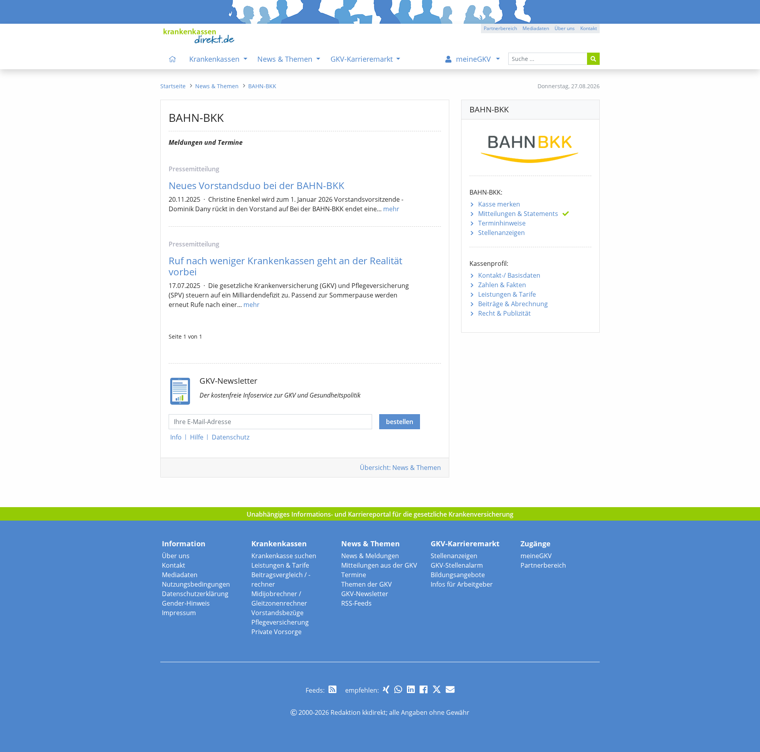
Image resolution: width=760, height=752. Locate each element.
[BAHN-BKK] (530, 146)
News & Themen (370, 543)
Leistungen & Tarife (507, 294)
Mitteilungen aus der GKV (379, 565)
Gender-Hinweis (186, 603)
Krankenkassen (279, 543)
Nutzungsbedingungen (196, 584)
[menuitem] (172, 59)
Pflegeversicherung (280, 622)
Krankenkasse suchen (283, 555)
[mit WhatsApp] (398, 689)
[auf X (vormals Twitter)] (436, 689)
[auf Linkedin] (411, 689)
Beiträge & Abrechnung (513, 303)
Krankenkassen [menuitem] (215, 59)
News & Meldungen (370, 555)
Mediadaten (180, 574)
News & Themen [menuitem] (285, 59)
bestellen (399, 421)
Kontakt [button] (588, 28)
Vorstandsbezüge (277, 612)
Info (176, 437)
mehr (391, 209)
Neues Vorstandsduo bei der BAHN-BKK (256, 185)
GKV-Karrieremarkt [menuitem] (363, 59)
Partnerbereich (543, 565)
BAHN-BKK (262, 86)
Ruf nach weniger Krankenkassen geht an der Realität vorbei (285, 266)
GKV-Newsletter (364, 593)
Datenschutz (230, 437)
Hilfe (196, 437)
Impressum (179, 612)
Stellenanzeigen (501, 232)
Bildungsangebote (458, 574)
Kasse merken (499, 204)
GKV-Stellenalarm (457, 565)
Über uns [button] (565, 28)
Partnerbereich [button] (500, 28)
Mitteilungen (518, 213)
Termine (353, 574)
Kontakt (173, 565)
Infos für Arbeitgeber (462, 584)
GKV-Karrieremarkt (465, 543)
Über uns (176, 555)
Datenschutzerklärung (195, 593)
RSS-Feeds (356, 603)
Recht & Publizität (504, 313)
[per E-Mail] (450, 689)
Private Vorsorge (276, 631)
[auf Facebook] (424, 689)
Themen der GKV (366, 584)
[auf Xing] (386, 689)
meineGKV (536, 555)
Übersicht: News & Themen (400, 467)
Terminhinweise (502, 223)
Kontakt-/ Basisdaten (509, 275)
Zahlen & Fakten (502, 284)
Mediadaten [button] (535, 28)
